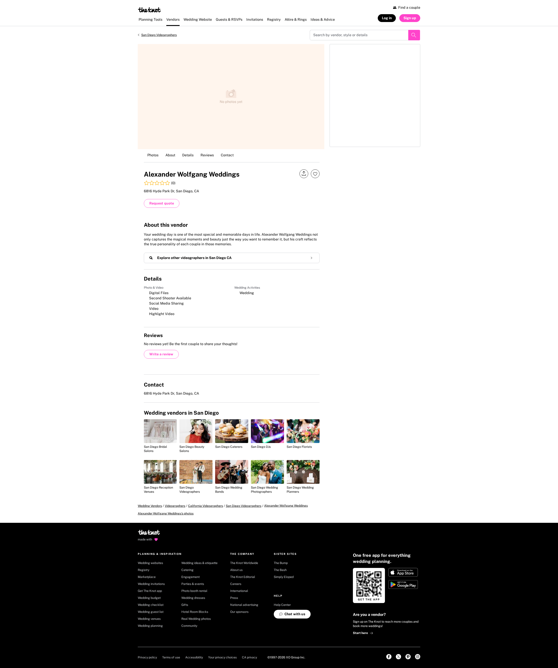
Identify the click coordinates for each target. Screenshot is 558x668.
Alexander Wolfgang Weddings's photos (166, 513)
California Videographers (205, 506)
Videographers (175, 506)
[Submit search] (414, 35)
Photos (152, 155)
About (170, 155)
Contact (227, 155)
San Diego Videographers (159, 35)
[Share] (303, 174)
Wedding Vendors (150, 506)
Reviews (207, 155)
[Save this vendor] (315, 173)
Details (188, 155)
